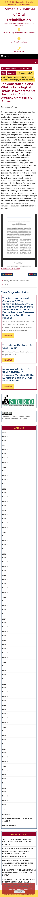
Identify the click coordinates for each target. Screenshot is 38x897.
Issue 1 (4, 436)
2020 (4, 554)
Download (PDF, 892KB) (10, 269)
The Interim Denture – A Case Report (17, 346)
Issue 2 (4, 440)
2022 (4, 511)
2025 (4, 446)
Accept (19, 892)
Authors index (7, 810)
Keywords (6, 814)
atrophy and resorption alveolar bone (16, 281)
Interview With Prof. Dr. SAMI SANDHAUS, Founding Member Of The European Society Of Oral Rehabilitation (18, 375)
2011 (4, 749)
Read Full (9, 336)
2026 (4, 433)
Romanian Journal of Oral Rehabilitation (19, 14)
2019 (4, 576)
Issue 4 (4, 462)
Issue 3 (4, 458)
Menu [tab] (6, 56)
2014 (4, 684)
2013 (4, 706)
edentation (7, 285)
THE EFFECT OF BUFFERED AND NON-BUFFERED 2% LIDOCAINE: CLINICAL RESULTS (17, 841)
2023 (4, 489)
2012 (4, 727)
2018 (4, 597)
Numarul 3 (11, 73)
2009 (4, 73)
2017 (4, 619)
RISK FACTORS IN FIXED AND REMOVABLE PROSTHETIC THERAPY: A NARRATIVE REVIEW (19, 872)
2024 (4, 467)
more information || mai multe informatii (20, 888)
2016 (4, 641)
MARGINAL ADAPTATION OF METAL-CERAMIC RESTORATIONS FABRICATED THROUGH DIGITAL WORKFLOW (17, 863)
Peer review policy (9, 825)
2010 (4, 766)
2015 (4, 662)
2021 (4, 532)
